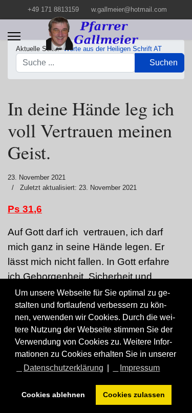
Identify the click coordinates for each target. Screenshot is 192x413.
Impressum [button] (140, 367)
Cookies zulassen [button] (134, 395)
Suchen (162, 62)
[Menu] (14, 36)
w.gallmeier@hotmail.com (129, 9)
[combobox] (75, 62)
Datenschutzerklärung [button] (63, 367)
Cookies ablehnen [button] (53, 395)
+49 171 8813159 (53, 9)
